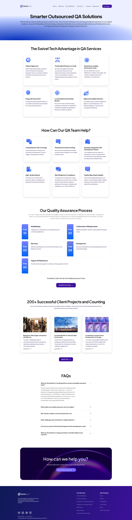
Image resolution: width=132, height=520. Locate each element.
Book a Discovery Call (65, 470)
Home (101, 496)
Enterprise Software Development (85, 501)
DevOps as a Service (82, 498)
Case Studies (103, 504)
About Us (102, 498)
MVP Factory (80, 507)
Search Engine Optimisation (83, 513)
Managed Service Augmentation (84, 504)
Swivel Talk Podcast (105, 510)
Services (80, 6)
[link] (19, 513)
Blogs (101, 507)
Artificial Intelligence (82, 496)
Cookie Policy (29, 516)
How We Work (103, 501)
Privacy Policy (21, 516)
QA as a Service (80, 510)
